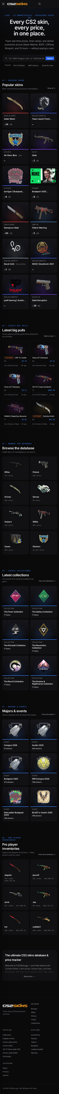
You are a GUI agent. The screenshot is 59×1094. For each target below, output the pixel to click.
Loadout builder (37, 1049)
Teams (33, 1042)
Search (50, 58)
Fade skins (7, 1035)
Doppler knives (8, 1038)
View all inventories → (46, 854)
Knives (33, 1016)
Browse (34, 1009)
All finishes (7, 1056)
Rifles (33, 1012)
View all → (51, 88)
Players (34, 1038)
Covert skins (7, 1046)
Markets (34, 1053)
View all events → (48, 714)
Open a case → (49, 336)
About (5, 1068)
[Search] (39, 4)
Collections (35, 1023)
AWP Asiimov (33, 65)
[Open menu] (3, 4)
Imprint (5, 1075)
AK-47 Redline (19, 65)
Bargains (34, 1046)
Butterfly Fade (47, 65)
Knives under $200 (10, 1053)
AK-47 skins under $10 (11, 1049)
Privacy (6, 1072)
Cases (33, 1019)
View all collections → (47, 581)
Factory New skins (10, 1042)
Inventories (35, 1035)
